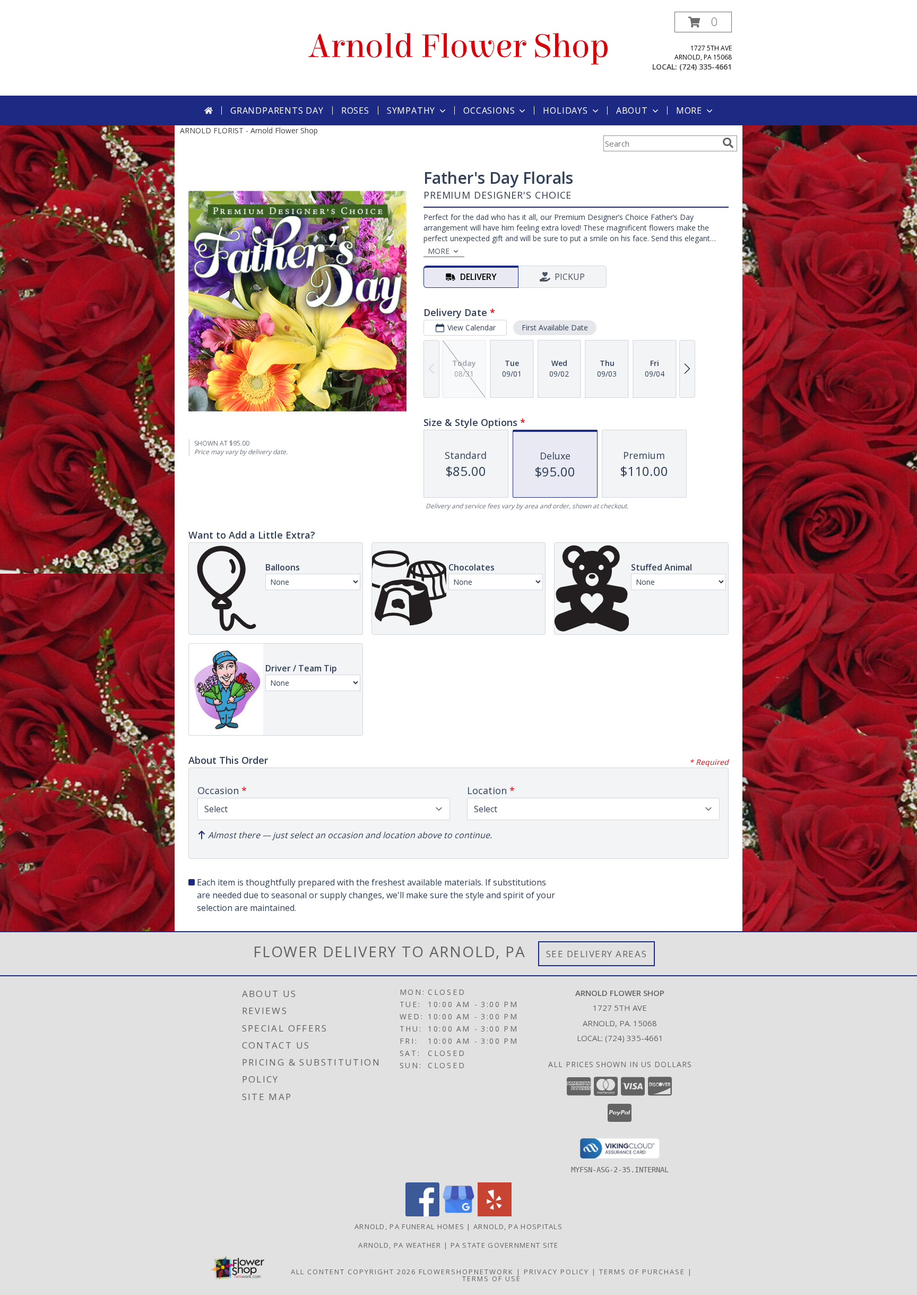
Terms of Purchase (642, 1271)
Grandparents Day (277, 110)
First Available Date (555, 327)
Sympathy (411, 110)
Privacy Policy (556, 1271)
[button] (703, 22)
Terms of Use (491, 1278)
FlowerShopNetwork (466, 1271)
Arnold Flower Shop (459, 46)
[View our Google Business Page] (458, 1213)
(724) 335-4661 (705, 67)
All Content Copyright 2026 (353, 1271)
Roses (355, 110)
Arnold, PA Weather (399, 1245)
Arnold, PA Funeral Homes (409, 1226)
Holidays (565, 110)
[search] (728, 143)
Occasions (489, 110)
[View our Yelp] (495, 1213)
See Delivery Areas (596, 954)
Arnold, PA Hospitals (518, 1226)
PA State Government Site (505, 1245)
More (689, 110)
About (632, 110)
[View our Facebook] (422, 1213)
